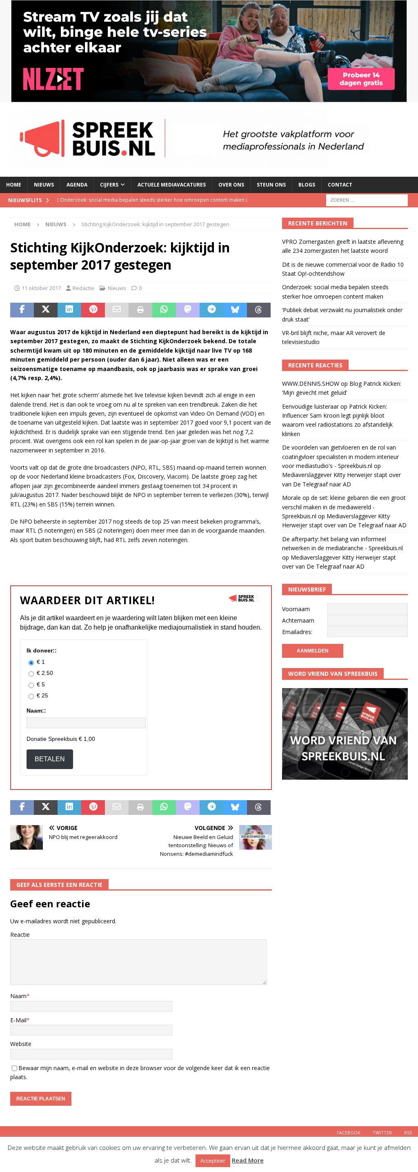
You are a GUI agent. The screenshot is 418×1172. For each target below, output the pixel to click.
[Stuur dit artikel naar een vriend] (117, 310)
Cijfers (109, 184)
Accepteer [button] (212, 1160)
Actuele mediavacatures (172, 184)
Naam (18, 996)
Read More (248, 1160)
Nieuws (44, 184)
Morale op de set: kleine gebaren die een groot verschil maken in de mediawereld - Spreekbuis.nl (344, 507)
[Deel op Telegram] (211, 310)
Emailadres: (297, 632)
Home (13, 184)
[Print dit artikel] (140, 310)
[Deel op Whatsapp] (164, 310)
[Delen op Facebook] (22, 310)
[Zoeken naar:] (367, 199)
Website (20, 1044)
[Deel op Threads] (259, 310)
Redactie (83, 288)
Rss (408, 1132)
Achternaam (298, 620)
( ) (152, 199)
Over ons (231, 184)
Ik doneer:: (42, 650)
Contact (340, 184)
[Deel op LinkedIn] (69, 310)
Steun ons (271, 184)
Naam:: (36, 710)
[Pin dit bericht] (93, 310)
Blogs (306, 184)
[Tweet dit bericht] (46, 310)
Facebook (348, 1132)
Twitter (382, 1132)
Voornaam (296, 609)
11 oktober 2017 (41, 288)
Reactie (20, 934)
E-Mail (18, 1020)
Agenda (77, 184)
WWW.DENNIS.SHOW (310, 383)
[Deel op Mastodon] (188, 310)
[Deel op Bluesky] (235, 310)
